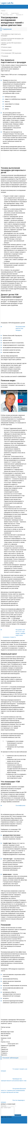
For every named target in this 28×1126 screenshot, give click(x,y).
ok (9, 1125)
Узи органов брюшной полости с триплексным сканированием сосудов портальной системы (13, 1090)
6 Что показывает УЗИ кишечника (11, 53)
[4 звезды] (5, 1043)
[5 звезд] (6, 1043)
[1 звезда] (1, 1043)
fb (15, 1125)
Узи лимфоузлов (20, 805)
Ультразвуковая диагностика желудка (20, 328)
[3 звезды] (4, 1043)
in (22, 1125)
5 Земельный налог (6, 50)
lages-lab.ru (7, 3)
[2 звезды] (3, 1043)
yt (12, 1125)
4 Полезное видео (6, 47)
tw (19, 1125)
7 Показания (4, 56)
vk (26, 1125)
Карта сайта (11, 1120)
